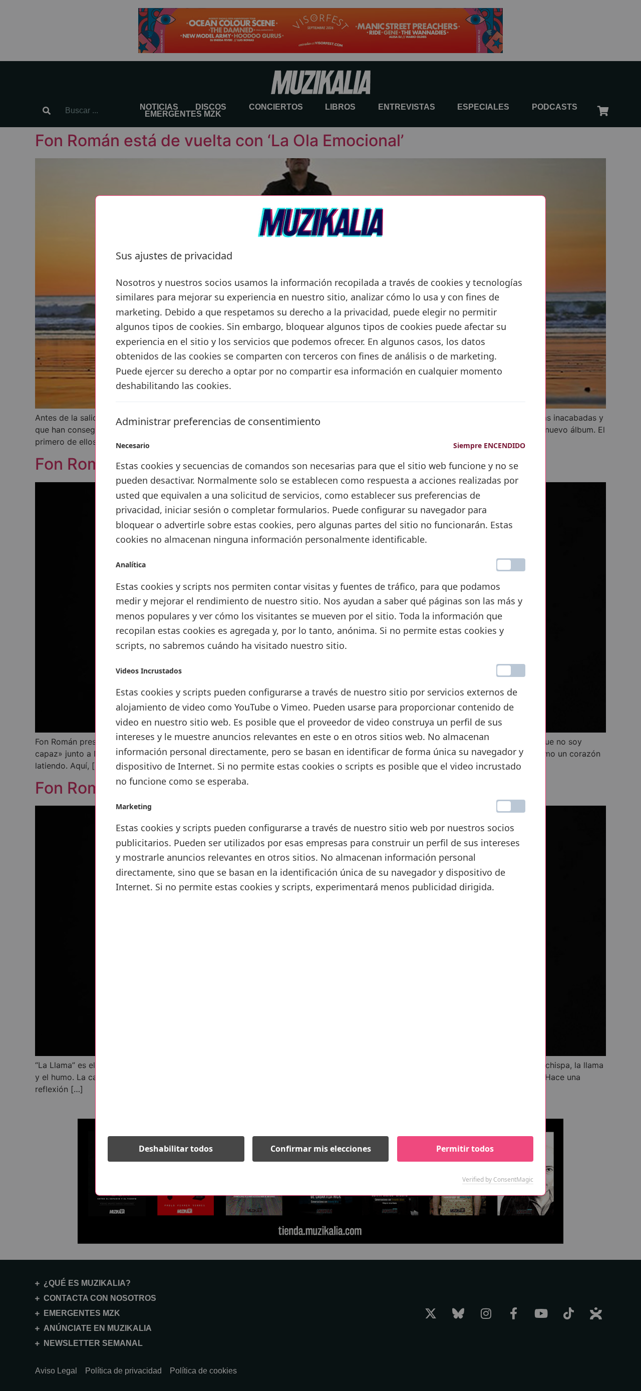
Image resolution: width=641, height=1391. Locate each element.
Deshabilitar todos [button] (176, 1148)
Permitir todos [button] (465, 1148)
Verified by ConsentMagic (497, 1179)
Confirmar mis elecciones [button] (320, 1148)
